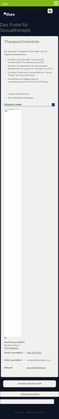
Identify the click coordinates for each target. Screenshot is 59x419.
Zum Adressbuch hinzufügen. (21, 98)
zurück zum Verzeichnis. (19, 94)
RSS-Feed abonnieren (30, 394)
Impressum (19, 412)
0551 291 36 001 (34, 353)
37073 (7, 348)
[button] (56, 3)
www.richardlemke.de (36, 368)
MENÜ (5, 4)
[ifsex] (9, 14)
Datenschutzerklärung (35, 412)
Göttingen (14, 348)
